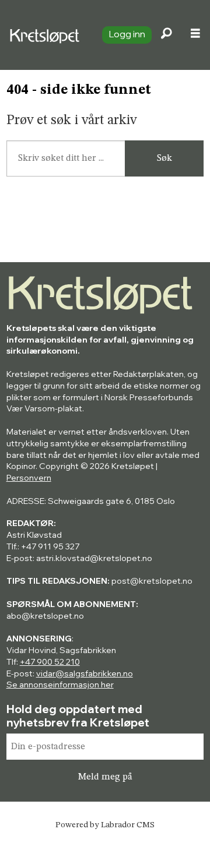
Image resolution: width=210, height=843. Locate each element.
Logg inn (126, 34)
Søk (164, 158)
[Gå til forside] (46, 34)
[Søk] (166, 35)
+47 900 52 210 (50, 662)
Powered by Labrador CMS (105, 825)
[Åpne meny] (195, 35)
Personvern (28, 477)
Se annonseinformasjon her (60, 684)
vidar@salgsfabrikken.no (84, 673)
